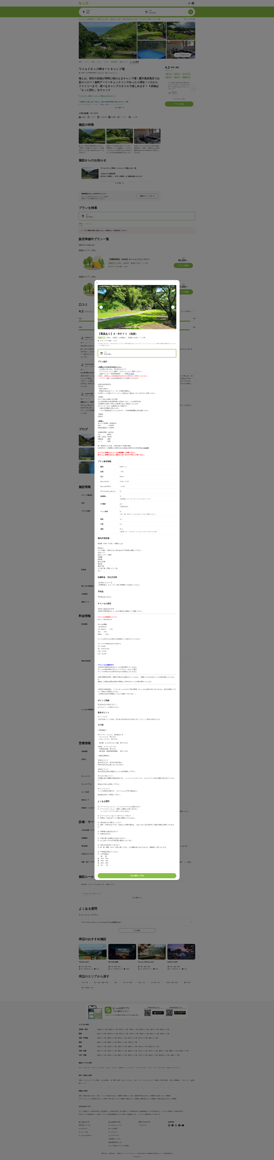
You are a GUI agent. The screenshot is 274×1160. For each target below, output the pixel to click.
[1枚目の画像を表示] (132, 326)
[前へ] (101, 307)
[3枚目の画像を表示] (138, 326)
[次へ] (173, 307)
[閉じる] (97, 283)
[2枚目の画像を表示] (135, 326)
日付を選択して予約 (137, 875)
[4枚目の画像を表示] (142, 326)
